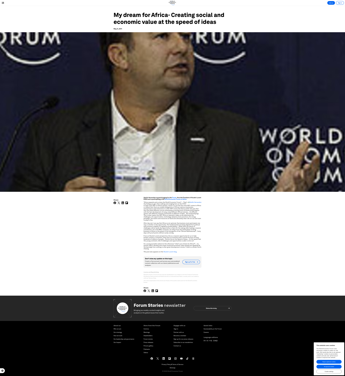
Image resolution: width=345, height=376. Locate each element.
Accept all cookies (329, 366)
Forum (174, 197)
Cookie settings (329, 371)
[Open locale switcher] (2, 370)
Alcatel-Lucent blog (170, 252)
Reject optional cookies (329, 362)
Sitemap (172, 368)
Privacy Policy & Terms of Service (172, 364)
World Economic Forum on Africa (176, 199)
